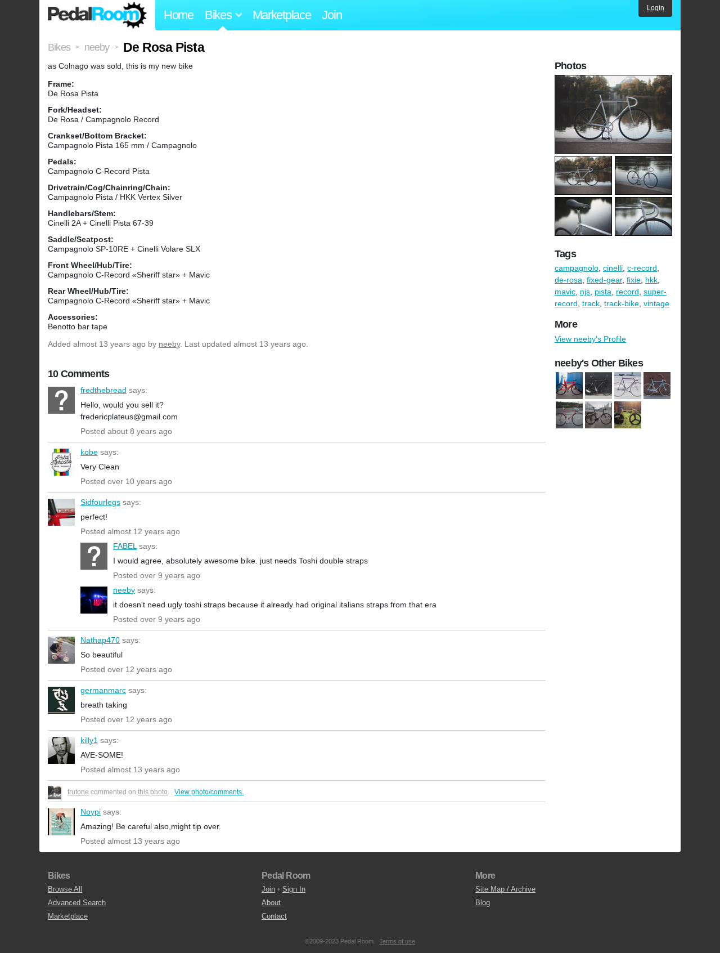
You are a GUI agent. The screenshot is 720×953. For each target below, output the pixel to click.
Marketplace (282, 15)
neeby (169, 343)
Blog (482, 902)
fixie (634, 279)
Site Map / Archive (505, 889)
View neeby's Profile (590, 338)
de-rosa (568, 279)
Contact (274, 916)
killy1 (61, 750)
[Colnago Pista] (569, 414)
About (271, 902)
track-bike (621, 303)
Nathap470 (61, 650)
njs (585, 291)
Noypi (61, 821)
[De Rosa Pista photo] (615, 80)
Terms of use (397, 941)
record (627, 291)
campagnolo (576, 267)
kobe (61, 462)
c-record (642, 267)
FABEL (93, 556)
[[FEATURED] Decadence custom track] (598, 414)
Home (179, 15)
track (591, 303)
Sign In (293, 889)
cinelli (613, 267)
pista (603, 291)
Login (655, 8)
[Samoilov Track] (627, 385)
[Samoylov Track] (627, 414)
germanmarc (61, 700)
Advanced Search (77, 902)
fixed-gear (604, 279)
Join (331, 15)
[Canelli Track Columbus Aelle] (657, 385)
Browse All (65, 889)
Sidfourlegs (61, 512)
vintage (656, 303)
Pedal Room (97, 15)
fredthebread (61, 400)
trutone (78, 792)
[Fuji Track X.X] (598, 385)
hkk (651, 279)
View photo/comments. (209, 792)
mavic (565, 291)
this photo (153, 792)
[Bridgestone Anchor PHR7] (569, 385)
